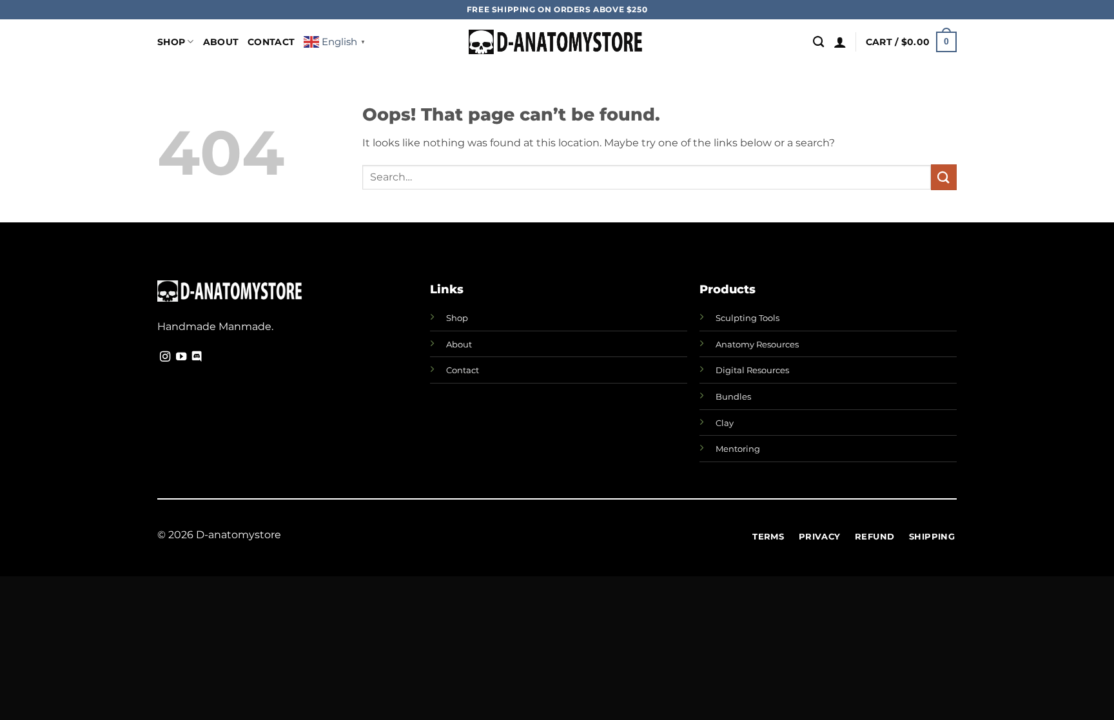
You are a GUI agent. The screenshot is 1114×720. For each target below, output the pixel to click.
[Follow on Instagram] (165, 357)
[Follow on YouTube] (181, 357)
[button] (840, 42)
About (221, 42)
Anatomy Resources (757, 344)
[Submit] (944, 177)
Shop (171, 42)
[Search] (818, 42)
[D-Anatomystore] (557, 42)
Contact (271, 42)
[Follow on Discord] (196, 357)
